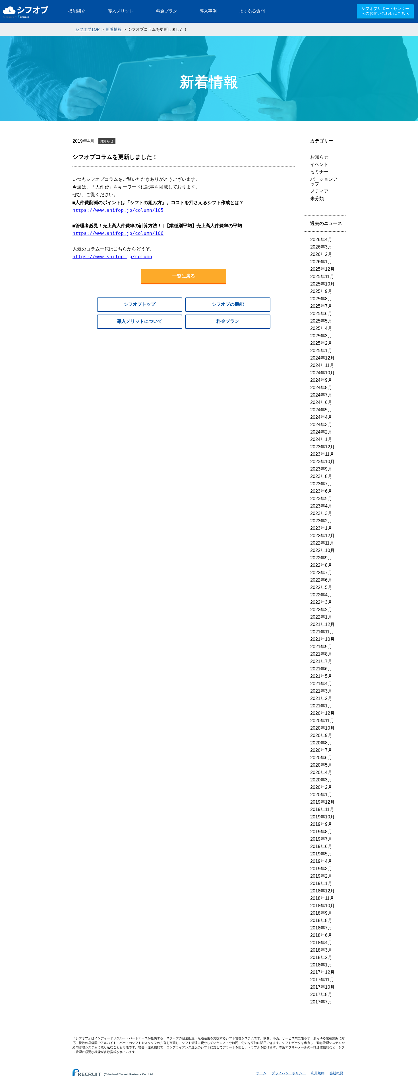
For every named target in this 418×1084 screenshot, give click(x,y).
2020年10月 (322, 728)
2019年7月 (321, 839)
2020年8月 (321, 742)
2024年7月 (321, 395)
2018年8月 (321, 920)
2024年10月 (322, 372)
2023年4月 (321, 506)
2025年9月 (321, 291)
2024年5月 (321, 409)
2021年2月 (321, 698)
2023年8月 (321, 476)
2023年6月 (321, 491)
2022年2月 (321, 609)
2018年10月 (322, 905)
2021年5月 (321, 676)
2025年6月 (321, 313)
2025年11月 (322, 276)
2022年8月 (321, 565)
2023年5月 (321, 498)
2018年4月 (321, 942)
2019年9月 (321, 824)
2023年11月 (322, 454)
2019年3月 (321, 868)
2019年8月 (321, 831)
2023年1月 (321, 528)
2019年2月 (321, 876)
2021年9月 (321, 646)
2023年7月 (321, 483)
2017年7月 (321, 1001)
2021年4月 (321, 683)
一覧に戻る (183, 276)
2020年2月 (321, 787)
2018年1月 (321, 964)
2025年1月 (321, 350)
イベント (319, 164)
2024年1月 (321, 439)
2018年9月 (321, 913)
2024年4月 (321, 417)
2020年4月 (321, 772)
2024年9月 (321, 380)
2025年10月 (322, 284)
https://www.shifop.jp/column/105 (118, 210)
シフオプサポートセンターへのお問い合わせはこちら (385, 11)
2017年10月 (322, 987)
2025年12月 (322, 269)
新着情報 (114, 29)
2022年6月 (321, 580)
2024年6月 (321, 402)
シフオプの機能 (228, 304)
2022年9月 (321, 557)
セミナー (319, 171)
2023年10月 (322, 461)
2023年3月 (321, 513)
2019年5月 (321, 853)
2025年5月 (321, 321)
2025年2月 (321, 343)
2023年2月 (321, 520)
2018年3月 (321, 950)
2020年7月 (321, 750)
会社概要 (336, 1073)
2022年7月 (321, 572)
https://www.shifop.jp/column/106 (118, 233)
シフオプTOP (87, 29)
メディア (319, 191)
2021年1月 (321, 705)
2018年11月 (322, 898)
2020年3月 (321, 779)
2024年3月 (321, 424)
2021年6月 (321, 668)
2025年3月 (321, 335)
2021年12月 (322, 624)
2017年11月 (322, 979)
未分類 (317, 198)
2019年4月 (321, 861)
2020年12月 (322, 713)
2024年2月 (321, 432)
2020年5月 (321, 765)
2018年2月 (321, 957)
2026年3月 (321, 247)
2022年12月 (322, 535)
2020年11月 (322, 720)
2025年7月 (321, 306)
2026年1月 (321, 261)
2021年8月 (321, 654)
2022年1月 (321, 617)
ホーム (261, 1073)
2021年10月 (322, 639)
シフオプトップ (140, 304)
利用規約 (317, 1073)
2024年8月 (321, 387)
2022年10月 (322, 550)
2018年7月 (321, 927)
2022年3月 (321, 602)
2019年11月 (322, 809)
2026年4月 (321, 239)
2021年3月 (321, 691)
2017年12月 (322, 972)
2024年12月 (322, 358)
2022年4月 (321, 594)
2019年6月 (321, 846)
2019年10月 (322, 816)
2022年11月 (322, 543)
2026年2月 (321, 254)
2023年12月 (322, 446)
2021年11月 (322, 631)
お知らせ (319, 157)
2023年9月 (321, 469)
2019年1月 (321, 883)
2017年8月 (321, 994)
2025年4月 (321, 328)
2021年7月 (321, 661)
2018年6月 (321, 935)
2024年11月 (322, 365)
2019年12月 (322, 802)
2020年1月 (321, 794)
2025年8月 (321, 298)
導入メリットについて (139, 321)
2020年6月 (321, 757)
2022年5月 (321, 587)
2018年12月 (322, 890)
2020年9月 (321, 735)
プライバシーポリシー (289, 1073)
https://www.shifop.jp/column (112, 256)
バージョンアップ (324, 181)
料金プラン (227, 321)
